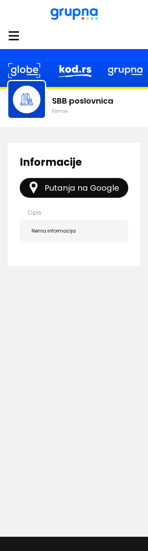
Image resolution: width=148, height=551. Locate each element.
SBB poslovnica (82, 100)
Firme (60, 111)
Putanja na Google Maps (82, 190)
